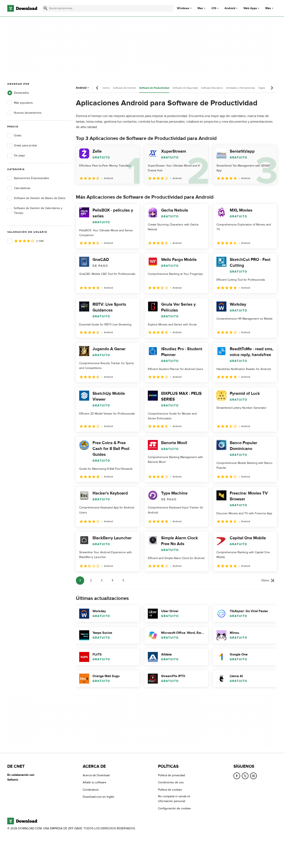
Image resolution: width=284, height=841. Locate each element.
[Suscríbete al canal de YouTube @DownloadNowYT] (253, 775)
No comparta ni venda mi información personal (174, 799)
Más (268, 8)
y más (40, 241)
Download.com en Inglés (98, 797)
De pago (19, 155)
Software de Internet (124, 87)
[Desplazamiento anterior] (97, 88)
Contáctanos (91, 789)
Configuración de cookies (174, 808)
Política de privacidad (171, 775)
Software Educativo (212, 87)
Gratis (17, 135)
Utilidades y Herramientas (240, 87)
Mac (200, 8)
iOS (213, 8)
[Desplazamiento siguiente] (272, 88)
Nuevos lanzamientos (28, 113)
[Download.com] (22, 8)
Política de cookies (170, 789)
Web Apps (250, 8)
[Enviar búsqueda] (45, 8)
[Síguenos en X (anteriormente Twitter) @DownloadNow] (245, 775)
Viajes (261, 87)
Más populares (23, 103)
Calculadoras (22, 188)
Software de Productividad (154, 88)
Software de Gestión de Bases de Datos (39, 198)
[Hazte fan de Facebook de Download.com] (236, 775)
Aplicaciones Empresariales (31, 178)
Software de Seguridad (185, 87)
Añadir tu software (94, 782)
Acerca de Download (96, 775)
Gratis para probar (25, 145)
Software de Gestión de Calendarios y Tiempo (38, 210)
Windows (183, 8)
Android (230, 8)
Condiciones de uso (171, 782)
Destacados (21, 93)
